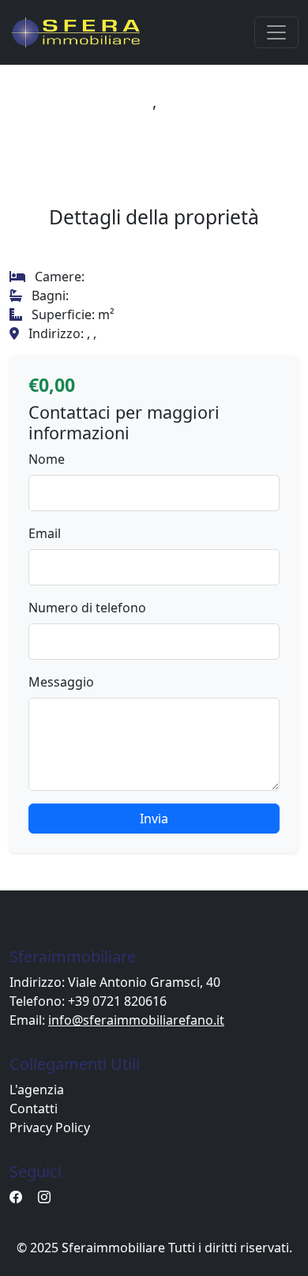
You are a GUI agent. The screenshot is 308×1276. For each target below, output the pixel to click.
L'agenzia (36, 1089)
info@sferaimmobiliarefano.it (136, 1020)
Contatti (33, 1108)
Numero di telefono (87, 607)
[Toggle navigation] (276, 32)
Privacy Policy (49, 1127)
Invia (154, 818)
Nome (46, 459)
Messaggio (61, 682)
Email (44, 533)
